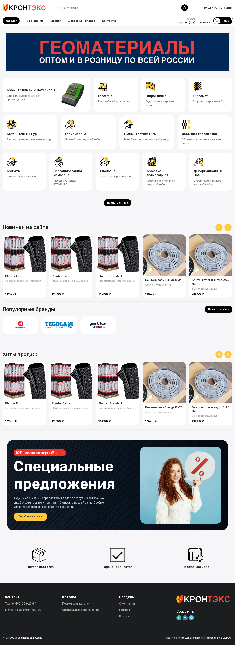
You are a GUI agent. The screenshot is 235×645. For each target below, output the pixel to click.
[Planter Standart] (117, 253)
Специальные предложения (80, 609)
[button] (219, 227)
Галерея (124, 609)
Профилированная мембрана (23, 280)
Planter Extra (61, 276)
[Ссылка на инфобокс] (46, 95)
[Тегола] (59, 325)
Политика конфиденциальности (185, 637)
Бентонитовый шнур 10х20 (164, 280)
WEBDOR (227, 637)
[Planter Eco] (24, 253)
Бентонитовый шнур (158, 284)
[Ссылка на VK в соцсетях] (185, 617)
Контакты (125, 616)
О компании (127, 603)
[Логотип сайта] (24, 7)
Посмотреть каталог (76, 603)
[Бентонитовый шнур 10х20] (164, 255)
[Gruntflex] (98, 325)
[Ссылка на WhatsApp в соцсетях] (178, 617)
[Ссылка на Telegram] (191, 617)
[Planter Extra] (70, 253)
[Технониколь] (20, 325)
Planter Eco (13, 276)
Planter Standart (110, 276)
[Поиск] (184, 7)
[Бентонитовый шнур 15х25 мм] (210, 255)
